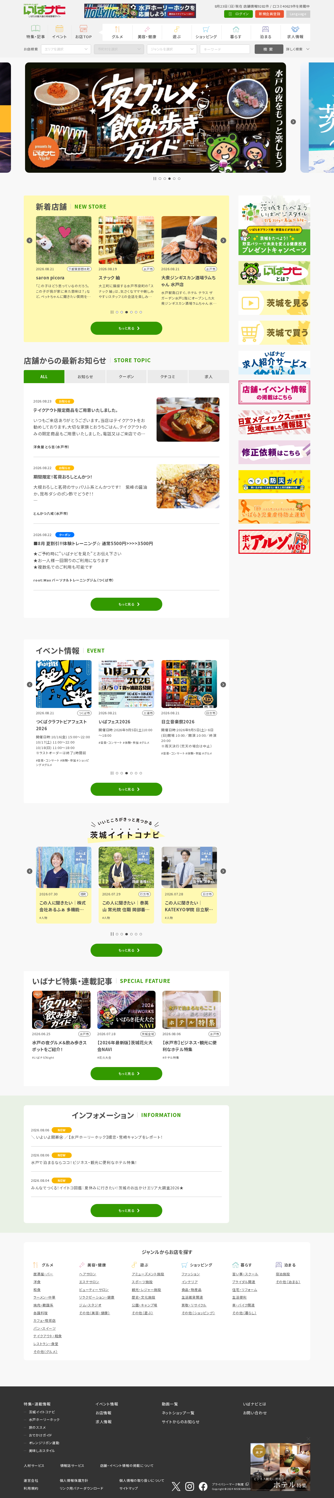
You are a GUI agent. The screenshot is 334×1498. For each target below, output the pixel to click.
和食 (37, 1289)
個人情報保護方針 (74, 1480)
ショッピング (206, 36)
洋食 (37, 1281)
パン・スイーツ (44, 1328)
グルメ (117, 36)
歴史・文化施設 (144, 1297)
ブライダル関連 (243, 1281)
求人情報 (295, 36)
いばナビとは (254, 1404)
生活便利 (239, 1297)
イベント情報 (107, 1404)
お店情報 (104, 1412)
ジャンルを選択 (162, 49)
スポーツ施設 (142, 1281)
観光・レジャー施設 (146, 1289)
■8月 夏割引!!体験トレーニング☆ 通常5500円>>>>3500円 (93, 543)
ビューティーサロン (94, 1289)
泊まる (265, 36)
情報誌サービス (72, 1465)
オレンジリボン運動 (44, 1442)
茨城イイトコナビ (42, 1411)
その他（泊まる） (288, 1281)
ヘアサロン (87, 1273)
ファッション (191, 1273)
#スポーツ (185, 749)
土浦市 (207, 894)
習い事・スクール (245, 1273)
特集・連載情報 (37, 1404)
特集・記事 (35, 36)
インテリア (190, 1281)
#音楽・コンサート (47, 742)
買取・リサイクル (194, 1305)
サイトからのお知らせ (181, 1421)
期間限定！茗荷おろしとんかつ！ (62, 477)
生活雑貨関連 (192, 1297)
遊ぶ (177, 36)
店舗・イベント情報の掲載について (127, 1465)
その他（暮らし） (244, 1312)
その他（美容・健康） (94, 1312)
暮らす (236, 36)
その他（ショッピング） (198, 1312)
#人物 (43, 917)
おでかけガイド (40, 1435)
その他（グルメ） (45, 1351)
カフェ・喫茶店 (44, 1320)
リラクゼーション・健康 (97, 1297)
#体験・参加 (68, 742)
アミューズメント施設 (148, 1273)
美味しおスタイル (42, 1450)
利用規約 (31, 1488)
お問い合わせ (255, 1412)
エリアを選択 (54, 49)
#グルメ (82, 742)
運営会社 (31, 1480)
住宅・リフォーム (244, 1289)
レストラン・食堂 (45, 1343)
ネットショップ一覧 (178, 1412)
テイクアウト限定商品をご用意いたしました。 (75, 410)
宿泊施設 (283, 1273)
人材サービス (34, 1465)
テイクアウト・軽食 (47, 1335)
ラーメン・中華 (44, 1297)
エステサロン (89, 1281)
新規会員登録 (270, 13)
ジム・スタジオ (90, 1305)
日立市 (144, 894)
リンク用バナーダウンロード (81, 1488)
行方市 (81, 894)
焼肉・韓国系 (43, 1305)
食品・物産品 (192, 1289)
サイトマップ (128, 1488)
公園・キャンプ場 (144, 1305)
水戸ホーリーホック (44, 1419)
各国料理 (40, 1312)
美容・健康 (147, 36)
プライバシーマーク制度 (228, 1484)
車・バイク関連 (243, 1305)
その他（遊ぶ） (142, 1312)
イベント (59, 36)
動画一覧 (170, 1404)
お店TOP (83, 36)
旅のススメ (37, 1427)
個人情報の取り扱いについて (141, 1480)
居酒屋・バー (43, 1273)
